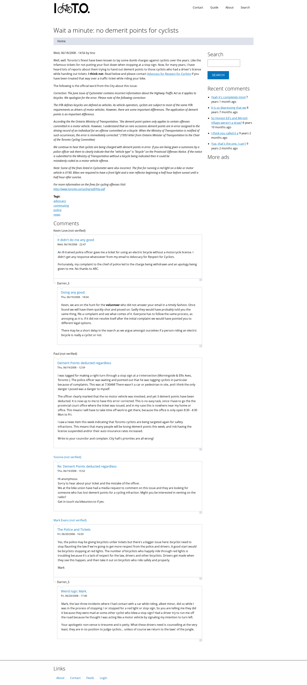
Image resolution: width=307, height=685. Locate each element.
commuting (61, 206)
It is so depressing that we (228, 108)
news (56, 215)
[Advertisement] (230, 184)
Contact (198, 7)
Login (103, 678)
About (229, 7)
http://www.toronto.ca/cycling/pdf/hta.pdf (79, 189)
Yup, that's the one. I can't (228, 144)
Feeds (90, 678)
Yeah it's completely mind (228, 97)
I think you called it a (224, 133)
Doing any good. (73, 292)
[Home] (75, 7)
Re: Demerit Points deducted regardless (87, 466)
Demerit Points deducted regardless (84, 363)
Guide (214, 7)
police (57, 210)
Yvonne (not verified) (67, 457)
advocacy (59, 201)
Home (61, 41)
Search (245, 7)
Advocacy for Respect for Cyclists (169, 74)
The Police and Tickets (74, 529)
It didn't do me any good (75, 240)
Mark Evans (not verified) (70, 520)
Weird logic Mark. (74, 591)
